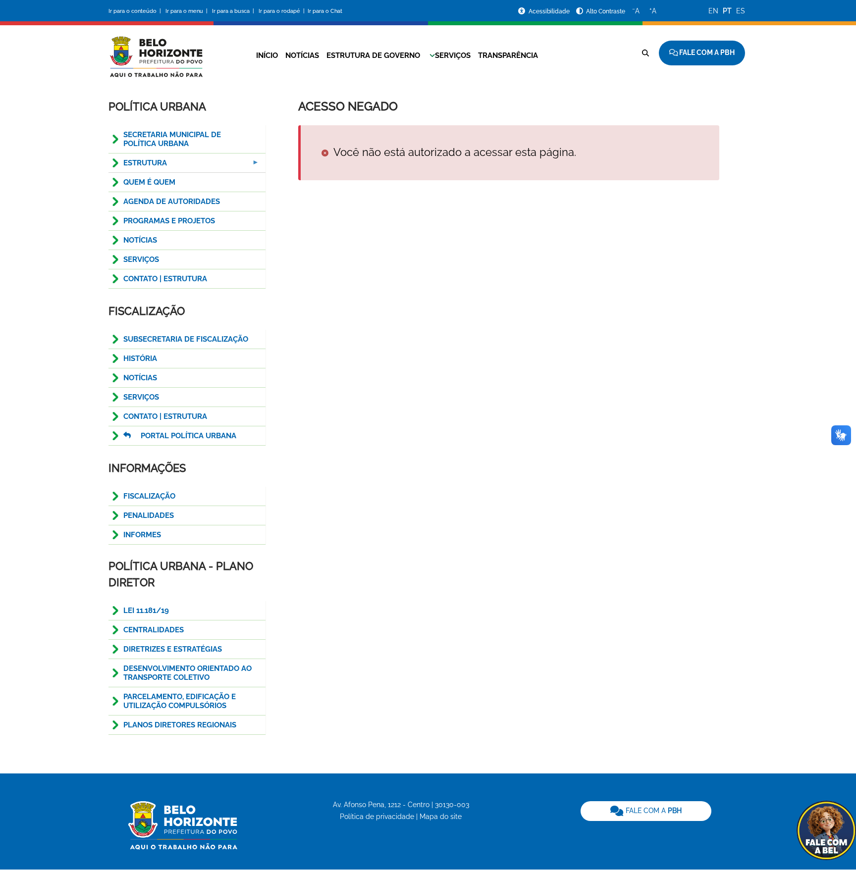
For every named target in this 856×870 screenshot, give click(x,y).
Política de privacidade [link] (377, 816)
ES (740, 11)
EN (713, 11)
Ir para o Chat (325, 11)
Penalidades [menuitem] (148, 515)
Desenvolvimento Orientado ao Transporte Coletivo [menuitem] (187, 673)
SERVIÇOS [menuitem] (141, 397)
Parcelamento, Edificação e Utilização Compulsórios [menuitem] (179, 701)
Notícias (302, 55)
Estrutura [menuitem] (137, 165)
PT (727, 11)
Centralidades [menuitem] (153, 629)
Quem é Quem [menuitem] (149, 182)
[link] (646, 811)
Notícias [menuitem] (140, 240)
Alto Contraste (605, 11)
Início (267, 55)
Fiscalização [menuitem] (149, 496)
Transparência (508, 55)
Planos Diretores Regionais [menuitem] (179, 724)
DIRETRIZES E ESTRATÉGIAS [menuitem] (172, 649)
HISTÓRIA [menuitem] (140, 358)
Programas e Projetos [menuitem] (169, 220)
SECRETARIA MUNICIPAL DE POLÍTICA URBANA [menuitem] (172, 139)
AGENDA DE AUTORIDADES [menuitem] (171, 201)
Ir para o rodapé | (282, 11)
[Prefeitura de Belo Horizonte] (155, 50)
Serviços (453, 55)
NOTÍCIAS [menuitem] (140, 377)
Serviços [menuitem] (141, 259)
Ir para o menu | (187, 11)
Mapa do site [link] (441, 816)
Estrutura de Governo (373, 55)
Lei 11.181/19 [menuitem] (146, 610)
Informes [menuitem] (142, 534)
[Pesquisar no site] (645, 53)
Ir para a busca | (234, 11)
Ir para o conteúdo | (136, 11)
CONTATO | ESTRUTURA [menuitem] (165, 278)
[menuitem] (187, 436)
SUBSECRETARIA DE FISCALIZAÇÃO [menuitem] (185, 339)
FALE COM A (653, 811)
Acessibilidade (550, 11)
